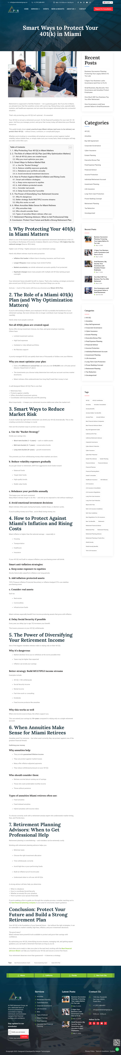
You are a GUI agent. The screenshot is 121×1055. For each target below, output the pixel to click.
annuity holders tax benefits (93, 413)
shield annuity (89, 542)
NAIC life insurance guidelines (94, 509)
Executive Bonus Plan (92, 160)
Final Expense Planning (93, 165)
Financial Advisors (103, 463)
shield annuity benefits (92, 546)
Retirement (101, 521)
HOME (26, 9)
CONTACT (82, 9)
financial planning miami (40, 963)
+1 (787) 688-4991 (39, 2)
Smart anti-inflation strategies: (28, 180)
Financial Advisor (91, 170)
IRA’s (38, 1012)
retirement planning (102, 529)
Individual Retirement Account (95, 179)
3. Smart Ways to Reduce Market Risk (28, 162)
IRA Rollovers (104, 479)
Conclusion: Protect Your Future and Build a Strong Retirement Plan (41, 220)
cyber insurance (90, 450)
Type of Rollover (42, 1015)
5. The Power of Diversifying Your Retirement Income (35, 194)
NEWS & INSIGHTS (57, 9)
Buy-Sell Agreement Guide (93, 429)
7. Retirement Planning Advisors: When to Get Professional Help (40, 217)
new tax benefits (90, 521)
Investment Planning (92, 184)
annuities (88, 404)
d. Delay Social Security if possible (30, 191)
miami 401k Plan (55, 963)
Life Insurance (90, 189)
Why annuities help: (24, 208)
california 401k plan (91, 434)
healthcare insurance (91, 479)
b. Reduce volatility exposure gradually (31, 168)
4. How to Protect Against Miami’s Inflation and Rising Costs (38, 177)
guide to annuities (91, 475)
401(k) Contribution (98, 400)
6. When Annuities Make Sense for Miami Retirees (34, 205)
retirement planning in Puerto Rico (95, 538)
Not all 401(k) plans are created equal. (31, 157)
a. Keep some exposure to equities (30, 182)
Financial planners (91, 467)
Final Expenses (42, 1021)
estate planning (104, 459)
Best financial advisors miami (22, 963)
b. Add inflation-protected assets (29, 185)
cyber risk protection (91, 454)
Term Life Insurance (91, 550)
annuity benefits (90, 408)
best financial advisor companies (95, 421)
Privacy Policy (90, 1051)
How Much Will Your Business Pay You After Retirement (101, 279)
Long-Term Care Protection (94, 194)
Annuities (88, 136)
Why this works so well (25, 202)
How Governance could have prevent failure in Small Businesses (101, 290)
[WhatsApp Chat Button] (117, 1049)
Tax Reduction (90, 208)
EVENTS (46, 9)
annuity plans (89, 417)
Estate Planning (90, 155)
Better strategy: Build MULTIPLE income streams (35, 200)
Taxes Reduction (42, 1003)
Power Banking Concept (93, 199)
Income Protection (91, 175)
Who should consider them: (27, 211)
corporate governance (92, 442)
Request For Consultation (103, 9)
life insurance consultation (93, 488)
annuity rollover (100, 417)
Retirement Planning (92, 203)
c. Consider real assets (25, 188)
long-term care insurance (93, 496)
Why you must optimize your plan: (30, 159)
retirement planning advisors (94, 534)
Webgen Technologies (42, 1051)
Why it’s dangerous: (24, 197)
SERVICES (34, 9)
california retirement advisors (94, 438)
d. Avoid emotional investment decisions (32, 174)
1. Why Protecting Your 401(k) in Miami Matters (33, 150)
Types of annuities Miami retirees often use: (34, 214)
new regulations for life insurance (95, 517)
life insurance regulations (93, 492)
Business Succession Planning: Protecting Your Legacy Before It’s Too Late (97, 73)
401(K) (87, 131)
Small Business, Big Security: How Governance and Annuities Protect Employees (97, 90)
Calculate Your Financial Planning (45, 1025)
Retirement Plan (90, 529)
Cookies (112, 1051)
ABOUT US (70, 9)
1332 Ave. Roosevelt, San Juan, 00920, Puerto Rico (100, 999)
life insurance (90, 484)
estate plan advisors (91, 459)
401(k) (87, 400)
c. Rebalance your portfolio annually (30, 171)
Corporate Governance (93, 146)
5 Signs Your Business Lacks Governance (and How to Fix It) (101, 252)
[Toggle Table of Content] (69, 147)
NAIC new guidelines (91, 513)
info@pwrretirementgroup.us (18, 2)
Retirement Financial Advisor (93, 525)
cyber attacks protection (92, 446)
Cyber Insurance (90, 150)
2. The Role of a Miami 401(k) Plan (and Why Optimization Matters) (41, 154)
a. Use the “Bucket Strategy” (27, 165)
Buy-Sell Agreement (92, 141)
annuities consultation (100, 404)
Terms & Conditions (102, 1051)
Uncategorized (90, 213)
